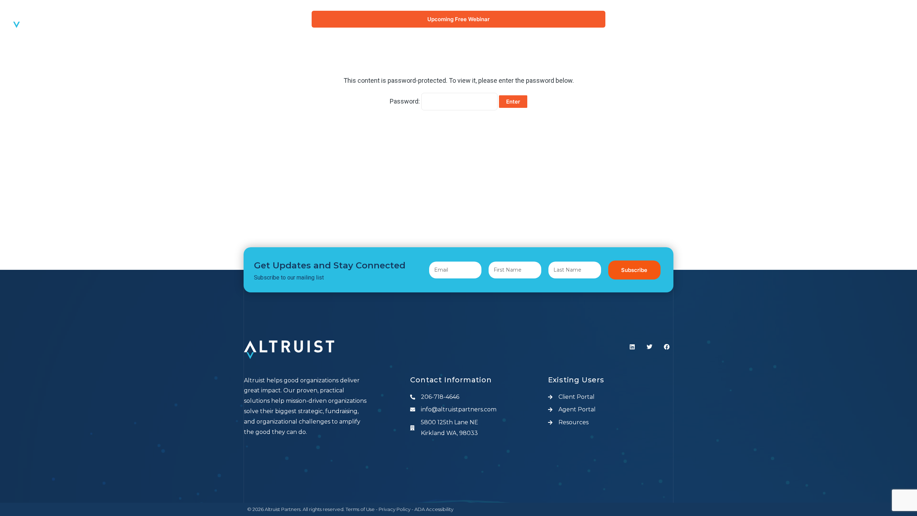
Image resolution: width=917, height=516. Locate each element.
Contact (885, 117)
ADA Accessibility (433, 509)
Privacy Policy (395, 509)
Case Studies (877, 84)
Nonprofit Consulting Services (842, 68)
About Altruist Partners (854, 35)
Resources (881, 101)
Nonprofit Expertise (862, 51)
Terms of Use (360, 509)
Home (890, 18)
